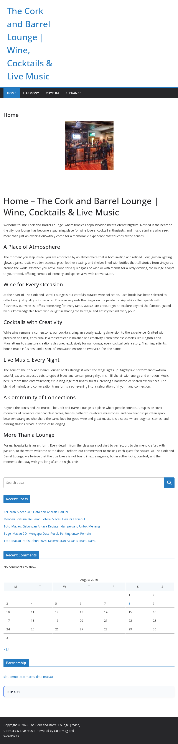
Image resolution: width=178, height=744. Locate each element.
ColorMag (61, 731)
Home (11, 93)
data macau (44, 677)
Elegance (73, 93)
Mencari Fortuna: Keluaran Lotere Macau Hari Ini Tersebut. (44, 519)
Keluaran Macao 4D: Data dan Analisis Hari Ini (35, 512)
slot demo (10, 677)
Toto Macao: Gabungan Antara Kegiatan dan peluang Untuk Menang (51, 526)
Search (169, 482)
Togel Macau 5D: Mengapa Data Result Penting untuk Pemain (47, 533)
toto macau (27, 677)
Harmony (31, 93)
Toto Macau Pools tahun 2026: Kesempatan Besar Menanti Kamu (49, 541)
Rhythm (52, 93)
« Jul (6, 649)
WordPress (11, 736)
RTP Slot (13, 692)
